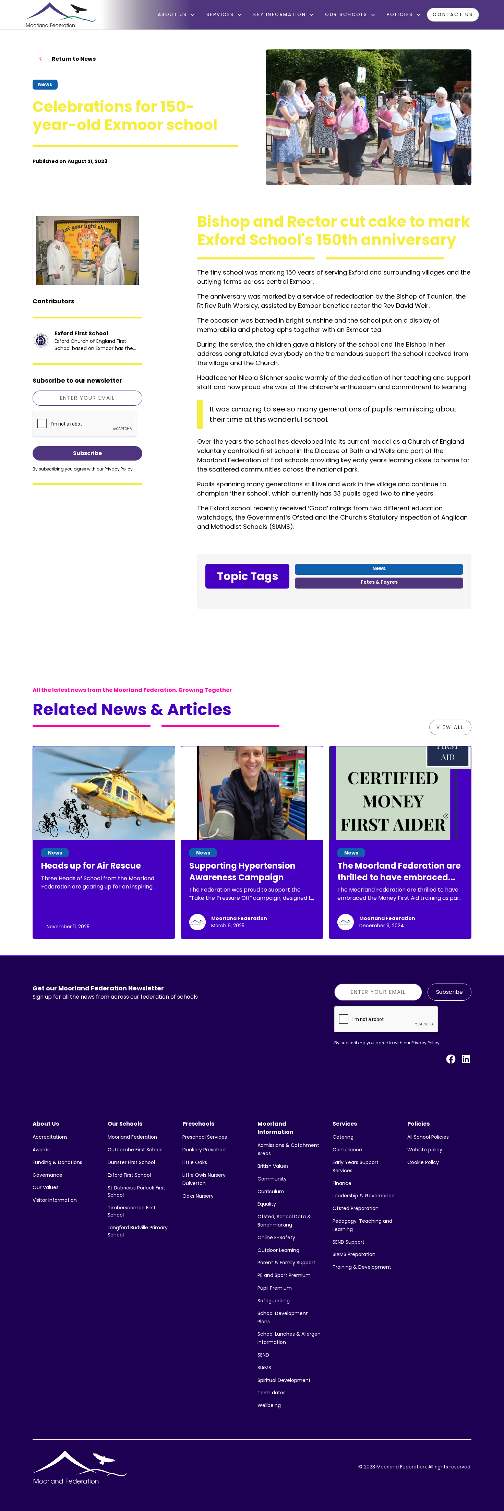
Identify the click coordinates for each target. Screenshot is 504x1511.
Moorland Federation (132, 1137)
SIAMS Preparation (354, 1254)
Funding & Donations (57, 1162)
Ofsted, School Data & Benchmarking (284, 1220)
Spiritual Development (284, 1380)
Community (272, 1178)
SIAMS (264, 1367)
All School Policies (428, 1137)
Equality (266, 1203)
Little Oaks (194, 1162)
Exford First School (129, 1175)
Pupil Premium (274, 1288)
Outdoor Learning (278, 1250)
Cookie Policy (423, 1162)
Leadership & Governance (364, 1195)
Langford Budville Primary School (138, 1231)
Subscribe (449, 992)
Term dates (271, 1392)
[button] (176, 14)
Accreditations (50, 1137)
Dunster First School (131, 1162)
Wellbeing (269, 1405)
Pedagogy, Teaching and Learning (362, 1225)
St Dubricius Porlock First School (136, 1191)
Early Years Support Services (356, 1166)
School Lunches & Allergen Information (289, 1338)
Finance (342, 1183)
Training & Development (362, 1267)
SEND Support (348, 1242)
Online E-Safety (276, 1237)
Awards (41, 1149)
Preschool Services (204, 1137)
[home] (60, 15)
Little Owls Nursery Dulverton (204, 1179)
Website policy (424, 1149)
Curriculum (270, 1191)
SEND (263, 1354)
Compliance (347, 1149)
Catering (343, 1137)
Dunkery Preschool (204, 1149)
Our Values (46, 1187)
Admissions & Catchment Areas (288, 1149)
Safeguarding (273, 1300)
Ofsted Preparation (356, 1208)
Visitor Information (55, 1200)
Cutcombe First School (135, 1149)
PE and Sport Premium (284, 1275)
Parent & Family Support (286, 1262)
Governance (47, 1175)
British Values (273, 1166)
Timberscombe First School (132, 1211)
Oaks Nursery (198, 1196)
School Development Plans (282, 1317)
